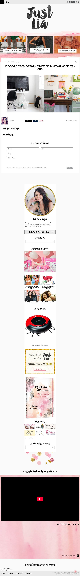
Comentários (72, 120)
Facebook (72, 2)
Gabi (12, 120)
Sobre (10, 573)
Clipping (19, 573)
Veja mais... (29, 438)
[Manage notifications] (75, 571)
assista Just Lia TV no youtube (40, 471)
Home (3, 573)
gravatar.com (41, 167)
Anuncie (28, 573)
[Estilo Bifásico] (40, 427)
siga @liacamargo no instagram (40, 565)
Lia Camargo (63, 573)
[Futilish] (50, 433)
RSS (79, 2)
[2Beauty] (29, 433)
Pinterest (76, 2)
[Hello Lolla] (40, 433)
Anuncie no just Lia (39, 232)
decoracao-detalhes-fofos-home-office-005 (40, 68)
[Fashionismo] (29, 427)
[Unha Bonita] (50, 427)
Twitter (74, 2)
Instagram (70, 2)
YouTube (67, 2)
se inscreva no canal (69, 556)
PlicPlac (77, 573)
